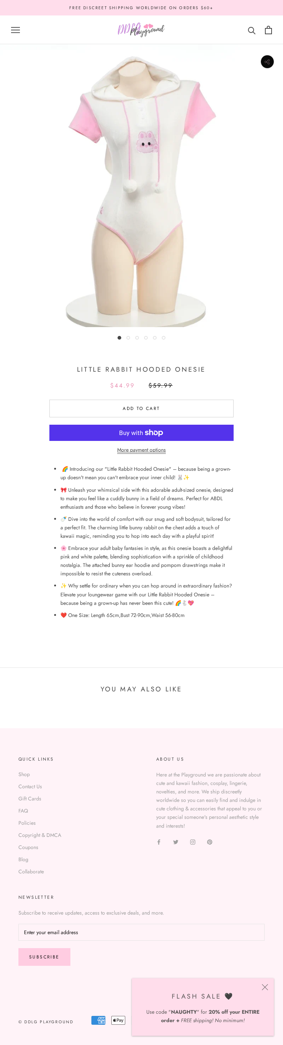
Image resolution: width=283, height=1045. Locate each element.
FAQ (23, 810)
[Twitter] (175, 842)
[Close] (265, 987)
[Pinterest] (209, 842)
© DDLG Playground (45, 1022)
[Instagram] (192, 842)
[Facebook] (158, 842)
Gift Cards (29, 798)
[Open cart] (268, 30)
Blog (23, 859)
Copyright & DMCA (39, 835)
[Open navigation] (15, 30)
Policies (27, 823)
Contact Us (30, 786)
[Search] (252, 30)
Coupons (28, 847)
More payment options (141, 449)
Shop (24, 774)
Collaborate (31, 871)
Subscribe (44, 957)
